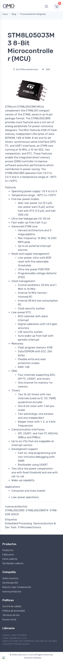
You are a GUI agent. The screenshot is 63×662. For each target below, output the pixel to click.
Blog (14, 14)
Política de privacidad (13, 610)
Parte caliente (9, 559)
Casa (5, 14)
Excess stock (9, 619)
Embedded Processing (18, 523)
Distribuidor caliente (12, 563)
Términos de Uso (11, 615)
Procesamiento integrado (33, 14)
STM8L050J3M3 (14, 510)
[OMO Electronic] (9, 6)
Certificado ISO (10, 582)
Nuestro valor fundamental (16, 587)
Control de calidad (11, 606)
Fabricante (8, 554)
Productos (7, 550)
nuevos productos (11, 591)
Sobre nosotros (10, 578)
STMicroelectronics (29, 527)
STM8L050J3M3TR (37, 510)
